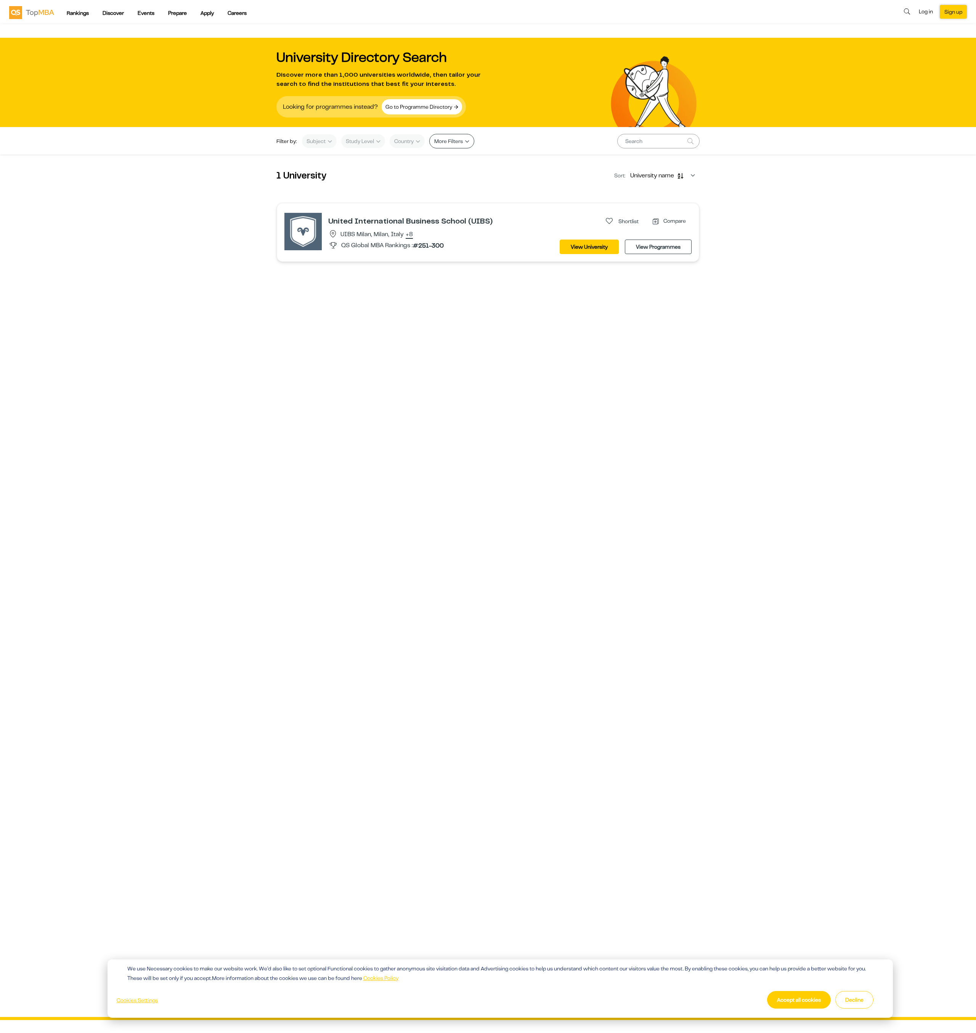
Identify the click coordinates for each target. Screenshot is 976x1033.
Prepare (177, 13)
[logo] (31, 12)
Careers (237, 13)
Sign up (953, 11)
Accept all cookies (799, 999)
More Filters (449, 141)
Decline (854, 999)
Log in (926, 11)
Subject (317, 141)
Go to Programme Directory (419, 106)
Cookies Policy (380, 978)
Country (404, 141)
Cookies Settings (137, 1000)
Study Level (360, 141)
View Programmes (658, 246)
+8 (409, 234)
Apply (207, 13)
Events (146, 13)
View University (589, 246)
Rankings (78, 13)
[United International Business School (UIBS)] (303, 231)
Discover (113, 13)
